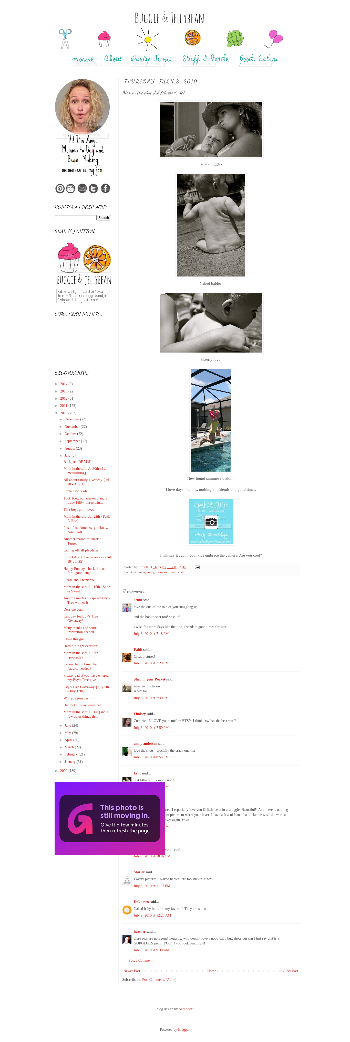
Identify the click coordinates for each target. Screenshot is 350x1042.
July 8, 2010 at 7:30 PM (151, 698)
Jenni (138, 600)
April (69, 740)
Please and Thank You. (80, 580)
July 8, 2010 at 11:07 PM (152, 886)
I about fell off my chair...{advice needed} (83, 666)
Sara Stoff (186, 1009)
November (73, 427)
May (68, 733)
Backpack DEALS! (77, 462)
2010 (64, 413)
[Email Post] (196, 567)
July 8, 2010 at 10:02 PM (152, 856)
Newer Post (131, 971)
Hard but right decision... (82, 646)
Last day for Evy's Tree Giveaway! (81, 618)
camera (140, 572)
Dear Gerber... (74, 609)
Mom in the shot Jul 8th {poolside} (81, 655)
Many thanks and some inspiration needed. (80, 630)
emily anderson (145, 744)
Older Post (290, 971)
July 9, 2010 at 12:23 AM (152, 915)
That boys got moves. (79, 510)
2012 (64, 398)
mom (159, 572)
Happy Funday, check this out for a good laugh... (85, 571)
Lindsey (140, 714)
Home (211, 971)
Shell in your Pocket (149, 679)
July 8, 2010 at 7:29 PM (151, 663)
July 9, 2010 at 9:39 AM (151, 950)
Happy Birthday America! (82, 705)
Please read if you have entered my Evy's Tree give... (86, 678)
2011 (64, 406)
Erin (137, 773)
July (68, 456)
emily (150, 572)
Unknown (141, 902)
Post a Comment (140, 960)
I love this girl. (74, 639)
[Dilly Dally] (110, 854)
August (70, 448)
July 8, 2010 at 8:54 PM (151, 757)
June (68, 725)
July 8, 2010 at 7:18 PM (151, 634)
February (72, 754)
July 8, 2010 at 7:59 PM (151, 728)
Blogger (183, 1030)
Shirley (139, 872)
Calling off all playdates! (82, 550)
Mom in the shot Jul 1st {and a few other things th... (86, 714)
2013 (64, 391)
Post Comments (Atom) (159, 980)
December (72, 419)
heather (140, 931)
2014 (64, 384)
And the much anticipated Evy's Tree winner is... (87, 600)
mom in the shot (175, 572)
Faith (138, 650)
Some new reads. (76, 491)
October (71, 434)
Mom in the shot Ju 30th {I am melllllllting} (86, 471)
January (71, 762)
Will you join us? (76, 698)
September (73, 441)
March (70, 747)
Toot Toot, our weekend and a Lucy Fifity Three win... (85, 500)
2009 (64, 771)
